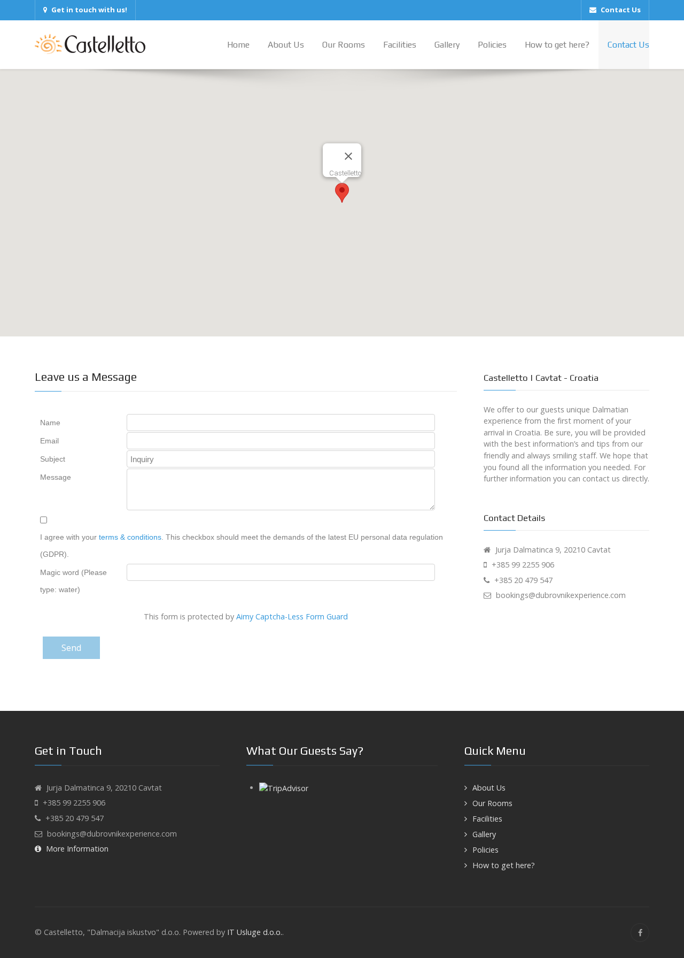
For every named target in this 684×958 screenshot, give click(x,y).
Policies (485, 850)
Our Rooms (492, 803)
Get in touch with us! (89, 9)
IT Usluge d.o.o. (254, 932)
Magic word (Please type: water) (73, 581)
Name (50, 422)
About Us (489, 788)
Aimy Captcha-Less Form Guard (292, 616)
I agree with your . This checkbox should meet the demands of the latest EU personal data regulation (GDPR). (241, 545)
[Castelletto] (90, 44)
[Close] (348, 156)
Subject (52, 459)
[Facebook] (640, 932)
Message (55, 477)
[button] (342, 193)
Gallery (484, 834)
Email (49, 440)
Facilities (487, 819)
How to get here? (503, 865)
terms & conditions (130, 537)
